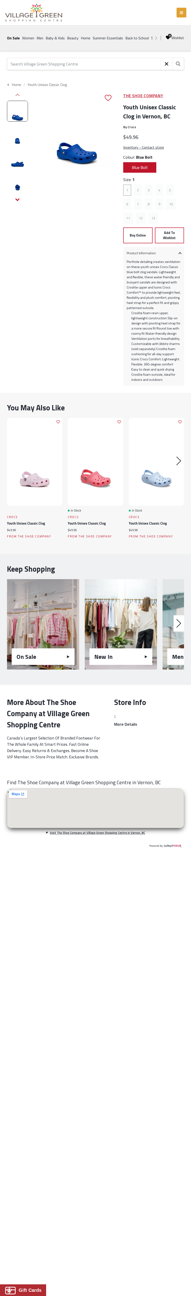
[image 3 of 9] (17, 157)
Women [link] (28, 38)
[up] (17, 95)
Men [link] (40, 38)
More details (125, 724)
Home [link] (85, 38)
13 (153, 218)
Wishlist (177, 38)
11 (128, 218)
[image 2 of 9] (17, 134)
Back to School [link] (137, 38)
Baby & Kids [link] (55, 38)
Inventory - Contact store (143, 147)
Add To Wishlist (169, 235)
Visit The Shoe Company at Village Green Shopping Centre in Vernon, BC (97, 832)
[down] (17, 200)
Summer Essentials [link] (108, 38)
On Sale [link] (13, 38)
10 (171, 204)
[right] (156, 38)
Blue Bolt (140, 167)
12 (141, 218)
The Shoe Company (143, 96)
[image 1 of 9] (17, 111)
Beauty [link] (72, 38)
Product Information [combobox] (141, 253)
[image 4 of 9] (17, 181)
